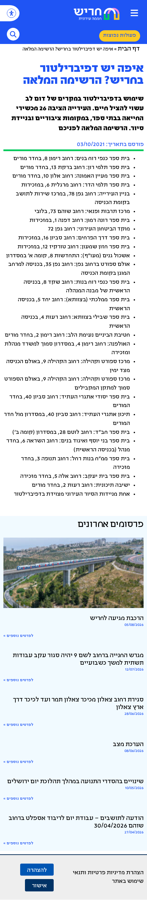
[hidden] (73, 573)
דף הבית (129, 49)
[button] (134, 13)
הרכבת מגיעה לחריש (117, 618)
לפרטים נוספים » (18, 636)
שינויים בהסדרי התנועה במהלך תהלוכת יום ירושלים (75, 781)
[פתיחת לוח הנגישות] (11, 13)
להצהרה (37, 869)
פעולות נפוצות (119, 35)
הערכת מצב (128, 744)
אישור (39, 885)
